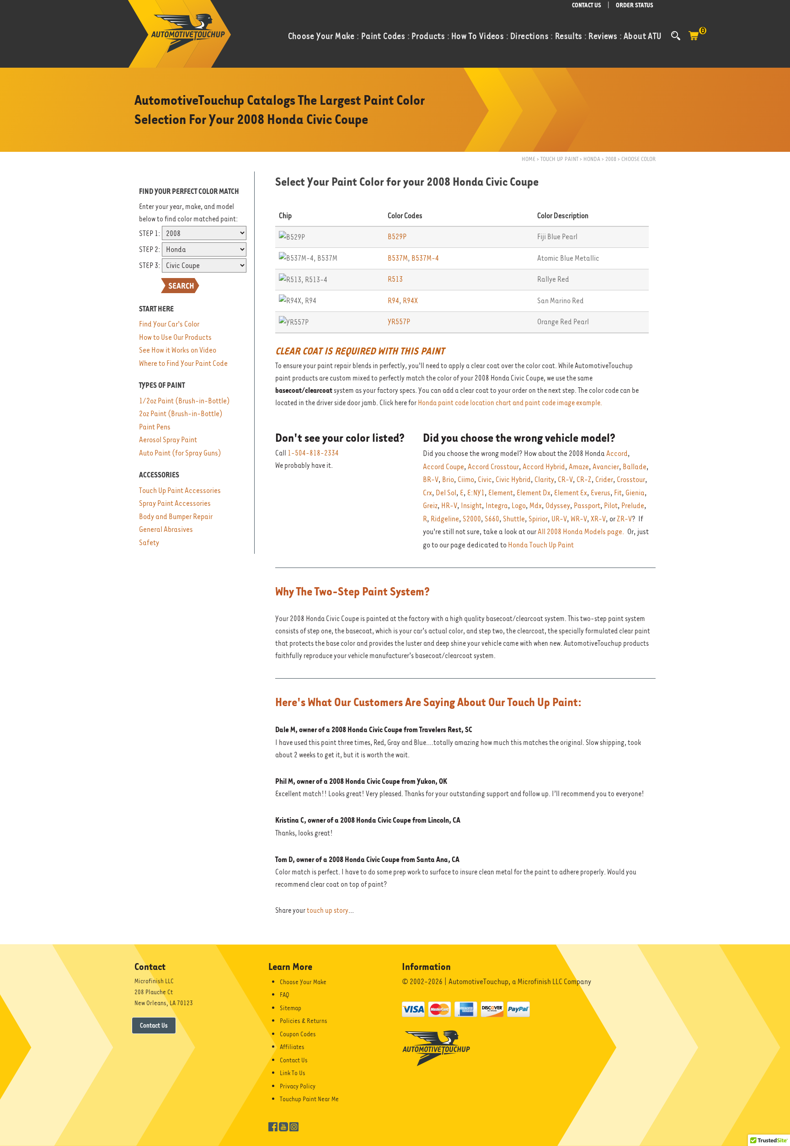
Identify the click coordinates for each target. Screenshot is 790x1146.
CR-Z (584, 479)
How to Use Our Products (175, 337)
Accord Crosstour (493, 466)
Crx (427, 492)
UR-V (559, 518)
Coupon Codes (298, 1034)
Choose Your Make (303, 981)
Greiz (430, 505)
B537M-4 (425, 258)
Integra (497, 505)
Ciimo (466, 479)
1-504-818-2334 (313, 453)
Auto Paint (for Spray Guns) (180, 453)
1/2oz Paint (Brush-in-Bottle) (184, 400)
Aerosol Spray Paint (168, 439)
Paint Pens (155, 427)
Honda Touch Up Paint (541, 545)
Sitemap (290, 1008)
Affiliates (292, 1046)
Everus (600, 492)
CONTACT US (586, 5)
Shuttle (514, 518)
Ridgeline (445, 518)
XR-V (598, 518)
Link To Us (292, 1072)
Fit (618, 492)
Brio (448, 479)
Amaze (579, 466)
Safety (149, 542)
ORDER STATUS (634, 5)
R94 (393, 300)
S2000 (472, 518)
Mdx (535, 505)
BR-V (430, 479)
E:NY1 (476, 492)
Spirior (538, 518)
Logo (519, 505)
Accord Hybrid (544, 466)
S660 (492, 518)
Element (500, 492)
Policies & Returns (303, 1020)
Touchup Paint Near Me (309, 1099)
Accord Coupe (443, 466)
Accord (617, 453)
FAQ (284, 994)
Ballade (634, 466)
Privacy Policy (297, 1086)
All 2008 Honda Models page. (581, 531)
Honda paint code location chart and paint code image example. (510, 403)
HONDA (591, 158)
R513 (395, 279)
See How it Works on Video (177, 350)
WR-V (579, 518)
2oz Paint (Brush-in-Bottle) (181, 413)
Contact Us (154, 1025)
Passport (587, 505)
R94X (410, 300)
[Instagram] (294, 1126)
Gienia (635, 492)
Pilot (611, 505)
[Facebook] (273, 1126)
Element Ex (570, 492)
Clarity (544, 479)
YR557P (399, 321)
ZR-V (624, 518)
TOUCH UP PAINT (559, 158)
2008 (610, 158)
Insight (471, 505)
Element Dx (533, 492)
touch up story (327, 910)
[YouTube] (283, 1126)
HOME (528, 158)
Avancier (605, 466)
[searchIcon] (675, 35)
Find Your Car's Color (169, 324)
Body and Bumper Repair (176, 516)
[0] (693, 40)
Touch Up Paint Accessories (180, 490)
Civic (485, 479)
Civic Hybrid (513, 479)
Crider (604, 479)
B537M (398, 258)
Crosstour (631, 479)
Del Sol (446, 492)
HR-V (449, 505)
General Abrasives (166, 529)
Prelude (632, 505)
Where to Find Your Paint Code (183, 363)
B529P (397, 236)
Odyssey (557, 505)
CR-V (565, 479)
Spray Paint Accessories (175, 503)
